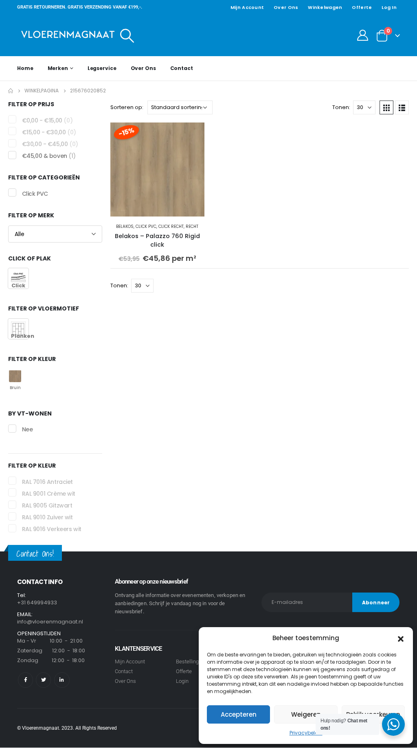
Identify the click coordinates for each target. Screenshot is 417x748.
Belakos (125, 226)
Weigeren (306, 714)
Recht (192, 226)
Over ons (286, 7)
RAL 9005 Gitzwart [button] (47, 505)
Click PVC (146, 226)
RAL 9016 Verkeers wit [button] (51, 529)
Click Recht (171, 226)
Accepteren (239, 714)
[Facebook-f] (25, 679)
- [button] (47, 120)
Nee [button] (27, 430)
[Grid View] (386, 107)
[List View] (402, 107)
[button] (401, 638)
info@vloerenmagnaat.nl (50, 622)
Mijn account (247, 7)
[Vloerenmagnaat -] (68, 35)
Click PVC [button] (35, 194)
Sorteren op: (126, 107)
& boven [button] (49, 156)
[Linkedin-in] (61, 679)
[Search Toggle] (127, 35)
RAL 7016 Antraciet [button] (47, 482)
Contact (181, 68)
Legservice (102, 68)
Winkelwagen (325, 7)
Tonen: (341, 107)
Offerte (362, 7)
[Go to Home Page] (10, 91)
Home (25, 68)
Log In (389, 7)
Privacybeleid (306, 732)
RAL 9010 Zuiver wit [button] (47, 517)
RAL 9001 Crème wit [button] (48, 494)
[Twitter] (43, 679)
